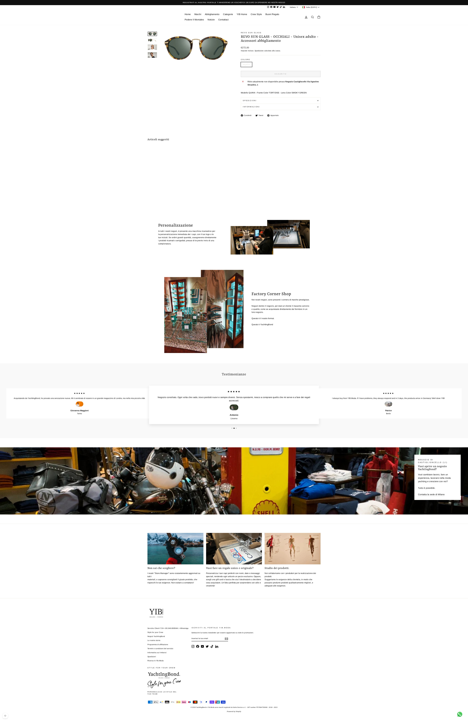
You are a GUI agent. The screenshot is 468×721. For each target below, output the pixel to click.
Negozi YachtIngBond (156, 636)
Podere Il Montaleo (194, 19)
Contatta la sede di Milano (431, 494)
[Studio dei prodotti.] (293, 548)
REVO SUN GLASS (251, 33)
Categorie (228, 14)
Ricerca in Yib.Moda (155, 661)
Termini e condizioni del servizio (160, 648)
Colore (245, 59)
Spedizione (259, 51)
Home (188, 14)
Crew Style (256, 14)
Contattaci (223, 19)
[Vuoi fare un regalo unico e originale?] (234, 548)
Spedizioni (250, 100)
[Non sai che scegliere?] (175, 548)
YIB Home (242, 14)
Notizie (211, 19)
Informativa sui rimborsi (156, 653)
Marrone (246, 64)
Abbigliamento (212, 14)
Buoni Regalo (272, 14)
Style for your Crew (155, 632)
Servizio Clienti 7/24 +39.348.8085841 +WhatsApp (168, 628)
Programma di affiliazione (157, 644)
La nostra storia (153, 640)
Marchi (197, 14)
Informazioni (251, 107)
